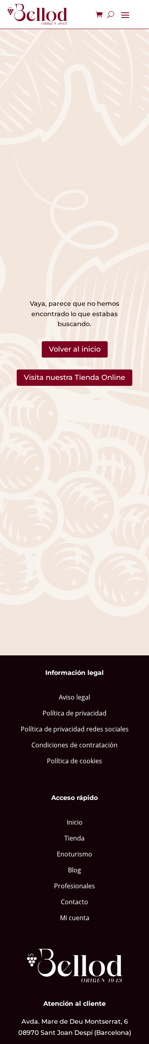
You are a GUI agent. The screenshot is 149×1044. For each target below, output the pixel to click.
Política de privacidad (74, 713)
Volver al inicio (75, 349)
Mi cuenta (74, 917)
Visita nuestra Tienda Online (74, 377)
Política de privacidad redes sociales (75, 729)
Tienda (74, 838)
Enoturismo (74, 854)
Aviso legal (74, 697)
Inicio (75, 822)
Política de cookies (74, 761)
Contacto (74, 901)
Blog (74, 870)
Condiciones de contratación (74, 745)
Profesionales (74, 886)
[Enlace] (37, 14)
